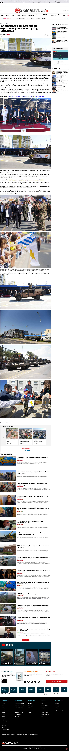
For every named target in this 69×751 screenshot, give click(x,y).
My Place (49, 2)
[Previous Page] (3, 437)
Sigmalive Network (2, 2)
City (30, 1)
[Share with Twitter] (48, 35)
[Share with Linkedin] (50, 35)
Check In (45, 2)
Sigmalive (11, 1)
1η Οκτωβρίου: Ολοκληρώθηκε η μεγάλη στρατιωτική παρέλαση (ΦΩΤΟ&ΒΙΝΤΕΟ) (26, 96)
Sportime (20, 1)
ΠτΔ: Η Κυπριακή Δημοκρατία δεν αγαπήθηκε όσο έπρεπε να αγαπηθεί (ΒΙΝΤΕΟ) (26, 179)
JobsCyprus (66, 1)
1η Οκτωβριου (9, 422)
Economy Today (24, 2)
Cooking (54, 1)
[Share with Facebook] (45, 35)
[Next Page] (48, 437)
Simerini (15, 1)
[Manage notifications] (67, 749)
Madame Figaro (39, 2)
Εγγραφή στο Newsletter (57, 681)
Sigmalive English (59, 2)
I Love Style (33, 2)
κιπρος (4, 422)
